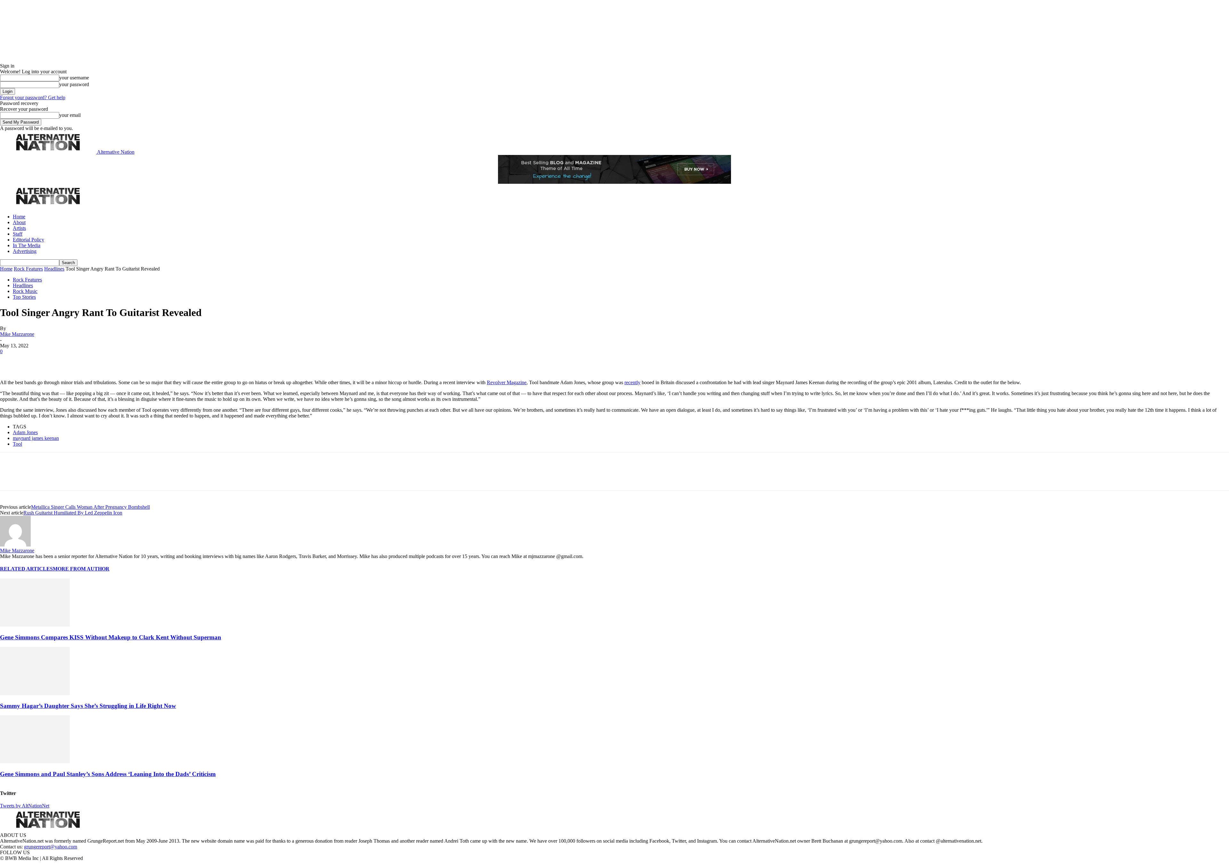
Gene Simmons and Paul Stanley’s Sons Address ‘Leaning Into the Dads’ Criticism (108, 774)
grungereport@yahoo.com (50, 846)
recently (632, 382)
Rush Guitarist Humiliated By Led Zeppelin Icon (72, 512)
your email (70, 115)
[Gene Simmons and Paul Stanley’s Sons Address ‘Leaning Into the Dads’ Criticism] (35, 761)
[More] (100, 361)
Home (19, 216)
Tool (17, 444)
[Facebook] (10, 361)
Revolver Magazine (506, 382)
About (19, 222)
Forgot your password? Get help (32, 97)
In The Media (26, 245)
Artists (19, 228)
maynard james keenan (36, 438)
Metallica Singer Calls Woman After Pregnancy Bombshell (90, 507)
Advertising (24, 251)
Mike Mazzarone (17, 334)
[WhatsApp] (77, 361)
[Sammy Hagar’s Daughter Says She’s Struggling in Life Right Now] (35, 693)
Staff (17, 234)
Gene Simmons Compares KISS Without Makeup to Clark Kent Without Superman (110, 637)
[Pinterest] (55, 361)
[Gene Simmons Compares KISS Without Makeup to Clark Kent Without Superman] (35, 625)
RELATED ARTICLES (26, 568)
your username (74, 77)
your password (74, 84)
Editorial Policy (28, 239)
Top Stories (24, 297)
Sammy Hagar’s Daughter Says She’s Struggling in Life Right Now (88, 705)
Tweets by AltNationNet (24, 805)
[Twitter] (32, 361)
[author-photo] (15, 544)
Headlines (54, 268)
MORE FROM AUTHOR (81, 568)
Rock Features (28, 268)
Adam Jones (25, 432)
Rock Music (25, 291)
